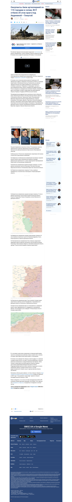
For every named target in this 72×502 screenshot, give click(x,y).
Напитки (24, 457)
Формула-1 (34, 447)
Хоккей (28, 447)
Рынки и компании (22, 460)
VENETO (42, 3)
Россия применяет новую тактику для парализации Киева (51, 152)
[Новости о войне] (31, 411)
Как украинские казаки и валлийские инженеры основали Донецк (51, 204)
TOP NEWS (48, 76)
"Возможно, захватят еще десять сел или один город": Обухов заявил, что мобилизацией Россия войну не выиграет (50, 31)
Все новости (58, 440)
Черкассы (34, 444)
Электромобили (26, 454)
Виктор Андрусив (48, 155)
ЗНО (34, 450)
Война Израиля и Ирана (36, 3)
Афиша (20, 467)
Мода (31, 467)
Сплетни (24, 467)
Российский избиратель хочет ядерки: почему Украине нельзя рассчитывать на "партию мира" (51, 159)
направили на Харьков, (18, 382)
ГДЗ (20, 450)
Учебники (23, 450)
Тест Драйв (21, 454)
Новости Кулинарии (30, 457)
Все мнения (48, 210)
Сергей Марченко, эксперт (50, 162)
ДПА (32, 450)
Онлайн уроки (28, 450)
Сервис (34, 454)
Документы (31, 420)
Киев (20, 444)
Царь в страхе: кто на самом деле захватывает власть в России (50, 144)
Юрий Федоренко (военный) (50, 146)
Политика (19, 440)
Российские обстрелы (49, 3)
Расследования (40, 440)
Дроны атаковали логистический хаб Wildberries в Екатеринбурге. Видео (52, 113)
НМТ (36, 450)
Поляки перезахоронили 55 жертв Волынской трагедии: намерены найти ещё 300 (50, 44)
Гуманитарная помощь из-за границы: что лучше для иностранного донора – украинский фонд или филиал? (51, 183)
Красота (27, 467)
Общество (52, 440)
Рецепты (20, 457)
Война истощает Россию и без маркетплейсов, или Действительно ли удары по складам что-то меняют (51, 190)
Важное (47, 6)
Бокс (31, 447)
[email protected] (22, 494)
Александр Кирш (48, 200)
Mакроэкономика (29, 460)
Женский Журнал (35, 467)
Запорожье (27, 444)
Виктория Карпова (49, 186)
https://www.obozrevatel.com (45, 472)
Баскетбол (24, 447)
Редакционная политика (18, 411)
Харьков (23, 444)
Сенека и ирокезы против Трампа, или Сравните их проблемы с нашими (51, 197)
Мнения (47, 140)
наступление (38, 52)
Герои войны (21, 3)
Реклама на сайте (22, 420)
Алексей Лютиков (16, 17)
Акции (31, 454)
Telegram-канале (34, 386)
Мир (24, 440)
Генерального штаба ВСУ (20, 77)
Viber (12, 388)
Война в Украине (28, 3)
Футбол (20, 447)
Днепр (31, 444)
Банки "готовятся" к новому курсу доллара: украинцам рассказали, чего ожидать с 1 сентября (52, 22)
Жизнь (31, 440)
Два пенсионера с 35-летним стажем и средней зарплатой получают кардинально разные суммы (53, 96)
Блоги (44, 440)
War (20, 17)
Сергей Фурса (48, 193)
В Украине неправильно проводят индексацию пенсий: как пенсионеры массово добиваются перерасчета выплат (53, 92)
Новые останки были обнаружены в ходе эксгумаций (49, 49)
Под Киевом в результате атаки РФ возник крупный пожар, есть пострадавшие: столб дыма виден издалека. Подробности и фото (53, 103)
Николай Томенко (49, 207)
